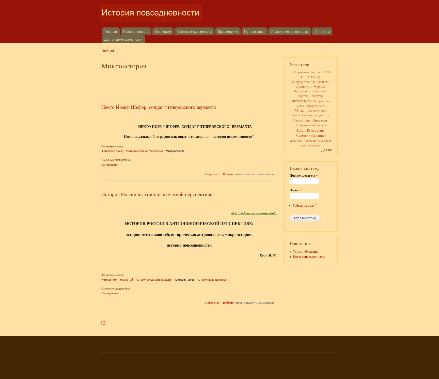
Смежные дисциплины (194, 31)
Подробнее (212, 174)
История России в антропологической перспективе (156, 194)
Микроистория (175, 151)
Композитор (319, 91)
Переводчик (301, 120)
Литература (301, 100)
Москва (300, 110)
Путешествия (254, 31)
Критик (303, 96)
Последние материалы (309, 256)
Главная (110, 31)
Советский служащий (317, 141)
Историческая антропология (144, 151)
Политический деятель (310, 125)
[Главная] (152, 13)
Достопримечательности (123, 39)
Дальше (326, 150)
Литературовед (315, 106)
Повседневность (136, 31)
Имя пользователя (304, 176)
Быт (319, 72)
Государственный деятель (310, 81)
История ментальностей (117, 279)
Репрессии (315, 130)
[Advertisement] (189, 85)
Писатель (320, 120)
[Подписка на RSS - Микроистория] (103, 321)
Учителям (322, 31)
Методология (109, 164)
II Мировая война (112, 151)
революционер (310, 145)
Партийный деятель (316, 115)
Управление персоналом (289, 31)
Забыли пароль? (304, 205)
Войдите (228, 174)
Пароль (296, 190)
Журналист (302, 91)
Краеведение (228, 31)
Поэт (301, 130)
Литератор (316, 96)
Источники (163, 31)
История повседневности (213, 279)
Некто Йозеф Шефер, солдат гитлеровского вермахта (158, 106)
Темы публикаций (306, 251)
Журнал (319, 86)
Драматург (304, 86)
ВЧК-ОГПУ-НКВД (316, 74)
